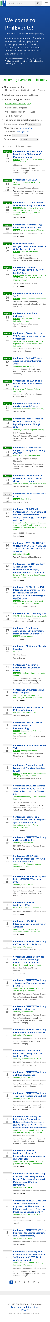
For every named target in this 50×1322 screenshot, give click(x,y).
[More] (46, 3)
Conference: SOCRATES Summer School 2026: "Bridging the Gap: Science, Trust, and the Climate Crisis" (29, 789)
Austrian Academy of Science (32, 230)
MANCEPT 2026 (19, 1218)
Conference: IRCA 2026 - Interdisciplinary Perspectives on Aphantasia (30, 924)
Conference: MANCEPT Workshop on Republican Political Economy (30, 1031)
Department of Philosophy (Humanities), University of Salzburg (29, 865)
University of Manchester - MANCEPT (27, 1059)
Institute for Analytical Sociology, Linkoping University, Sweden (29, 774)
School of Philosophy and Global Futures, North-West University (29, 576)
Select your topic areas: (16, 95)
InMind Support (27, 636)
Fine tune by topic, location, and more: (23, 120)
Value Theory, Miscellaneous (24, 810)
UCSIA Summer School (22, 433)
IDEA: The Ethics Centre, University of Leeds (30, 616)
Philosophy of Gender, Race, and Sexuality (27, 1019)
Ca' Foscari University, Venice (24, 713)
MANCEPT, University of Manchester (27, 908)
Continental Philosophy (22, 304)
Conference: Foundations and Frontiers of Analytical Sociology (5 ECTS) (29, 768)
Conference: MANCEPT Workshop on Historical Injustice (30, 838)
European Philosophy (21, 396)
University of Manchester (23, 842)
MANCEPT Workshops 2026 (23, 1136)
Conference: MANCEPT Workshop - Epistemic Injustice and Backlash (30, 1094)
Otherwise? (9, 131)
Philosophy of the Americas (29, 891)
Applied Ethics (30, 170)
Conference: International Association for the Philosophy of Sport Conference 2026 (30, 819)
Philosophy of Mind (20, 326)
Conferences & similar (18, 104)
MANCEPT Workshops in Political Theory (29, 846)
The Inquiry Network (29, 751)
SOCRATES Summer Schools (24, 802)
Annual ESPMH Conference (24, 533)
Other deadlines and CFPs (20, 112)
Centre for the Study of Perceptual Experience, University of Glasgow (26, 930)
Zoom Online (26, 499)
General (22, 236)
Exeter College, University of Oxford (27, 965)
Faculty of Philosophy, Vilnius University (28, 409)
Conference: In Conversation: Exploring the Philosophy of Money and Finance (28, 154)
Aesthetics (23, 349)
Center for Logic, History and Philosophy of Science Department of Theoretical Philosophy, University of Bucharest (28, 211)
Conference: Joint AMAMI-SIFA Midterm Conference (28, 709)
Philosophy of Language (22, 260)
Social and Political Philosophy (28, 350)
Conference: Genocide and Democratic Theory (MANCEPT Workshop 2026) (28, 1053)
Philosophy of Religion (27, 436)
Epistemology (24, 619)
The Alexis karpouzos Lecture (25, 283)
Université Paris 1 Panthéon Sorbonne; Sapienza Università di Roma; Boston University (28, 343)
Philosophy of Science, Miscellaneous (27, 807)
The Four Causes (20, 655)
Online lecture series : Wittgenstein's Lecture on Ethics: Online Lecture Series (30, 246)
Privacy (25, 1310)
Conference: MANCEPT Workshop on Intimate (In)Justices (30, 1007)
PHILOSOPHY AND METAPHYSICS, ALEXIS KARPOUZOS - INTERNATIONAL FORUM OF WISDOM (30, 277)
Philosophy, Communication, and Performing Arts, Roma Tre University (27, 696)
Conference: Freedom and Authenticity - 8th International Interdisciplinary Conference (29, 631)
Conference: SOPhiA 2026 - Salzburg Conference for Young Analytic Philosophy (29, 859)
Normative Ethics (37, 997)
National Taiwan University (23, 366)
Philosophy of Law (20, 371)
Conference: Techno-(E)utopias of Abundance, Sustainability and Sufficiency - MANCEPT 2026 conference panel (30, 1255)
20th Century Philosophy (28, 258)
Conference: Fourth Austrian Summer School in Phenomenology (27, 725)
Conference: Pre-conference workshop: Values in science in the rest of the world (28, 478)
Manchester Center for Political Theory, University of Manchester (28, 1263)
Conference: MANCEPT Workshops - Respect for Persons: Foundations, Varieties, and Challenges (29, 1154)
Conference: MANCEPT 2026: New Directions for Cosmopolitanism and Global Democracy (30, 1233)
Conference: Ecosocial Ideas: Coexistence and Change (27, 405)
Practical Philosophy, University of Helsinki (29, 484)
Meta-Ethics (37, 260)
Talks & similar (14, 116)
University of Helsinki (21, 554)
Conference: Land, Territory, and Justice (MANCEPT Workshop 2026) (29, 879)
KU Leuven (17, 651)
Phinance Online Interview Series (26, 165)
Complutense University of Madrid (26, 456)
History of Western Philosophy (31, 394)
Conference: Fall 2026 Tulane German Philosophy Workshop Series (28, 383)
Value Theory (24, 502)
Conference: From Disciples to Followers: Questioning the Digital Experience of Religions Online (28, 422)
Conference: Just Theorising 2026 (29, 613)
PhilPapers (9, 61)
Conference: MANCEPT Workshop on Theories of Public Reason (30, 943)
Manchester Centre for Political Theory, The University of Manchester (28, 989)
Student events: (11, 139)
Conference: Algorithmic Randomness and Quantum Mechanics (27, 667)
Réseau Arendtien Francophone (33, 299)
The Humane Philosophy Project (26, 188)
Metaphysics (24, 716)
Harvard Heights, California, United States (24, 90)
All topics (33, 95)
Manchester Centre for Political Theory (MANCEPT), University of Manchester (28, 1131)
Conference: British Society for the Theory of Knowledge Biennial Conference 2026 (29, 959)
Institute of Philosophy (32, 61)
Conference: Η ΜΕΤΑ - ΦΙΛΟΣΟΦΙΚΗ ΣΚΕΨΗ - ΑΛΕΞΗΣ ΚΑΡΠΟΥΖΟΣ (28, 270)
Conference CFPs (16, 108)
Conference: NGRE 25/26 (25, 179)
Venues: (8, 135)
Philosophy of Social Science (30, 369)
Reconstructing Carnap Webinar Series (29, 233)
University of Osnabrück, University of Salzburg (27, 319)
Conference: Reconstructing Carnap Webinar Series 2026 (27, 226)
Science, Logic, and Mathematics (25, 193)
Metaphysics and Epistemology (31, 191)
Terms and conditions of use (25, 1307)
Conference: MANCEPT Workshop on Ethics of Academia (30, 1073)
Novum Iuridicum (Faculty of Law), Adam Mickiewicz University (28, 602)
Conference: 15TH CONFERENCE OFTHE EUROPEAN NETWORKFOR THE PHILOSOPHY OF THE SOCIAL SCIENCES (29, 547)
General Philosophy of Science (31, 487)
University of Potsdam (29, 252)
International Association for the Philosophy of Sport (26, 826)
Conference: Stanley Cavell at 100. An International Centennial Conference (29, 336)
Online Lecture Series (22, 255)
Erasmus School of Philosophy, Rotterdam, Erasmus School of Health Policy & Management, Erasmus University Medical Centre (30, 526)
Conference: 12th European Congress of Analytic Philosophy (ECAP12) (29, 450)
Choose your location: (15, 87)
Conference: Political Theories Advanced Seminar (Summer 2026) (28, 361)
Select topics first (25, 128)
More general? (11, 128)
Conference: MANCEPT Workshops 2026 (24, 904)
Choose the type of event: (17, 99)
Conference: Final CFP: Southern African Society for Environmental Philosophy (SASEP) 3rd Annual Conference (29, 568)
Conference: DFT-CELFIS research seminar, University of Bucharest (30, 204)
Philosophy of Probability (29, 683)
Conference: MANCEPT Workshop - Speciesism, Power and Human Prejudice (30, 983)
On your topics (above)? (15, 124)
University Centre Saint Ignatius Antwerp (28, 429)
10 (34, 1282)
